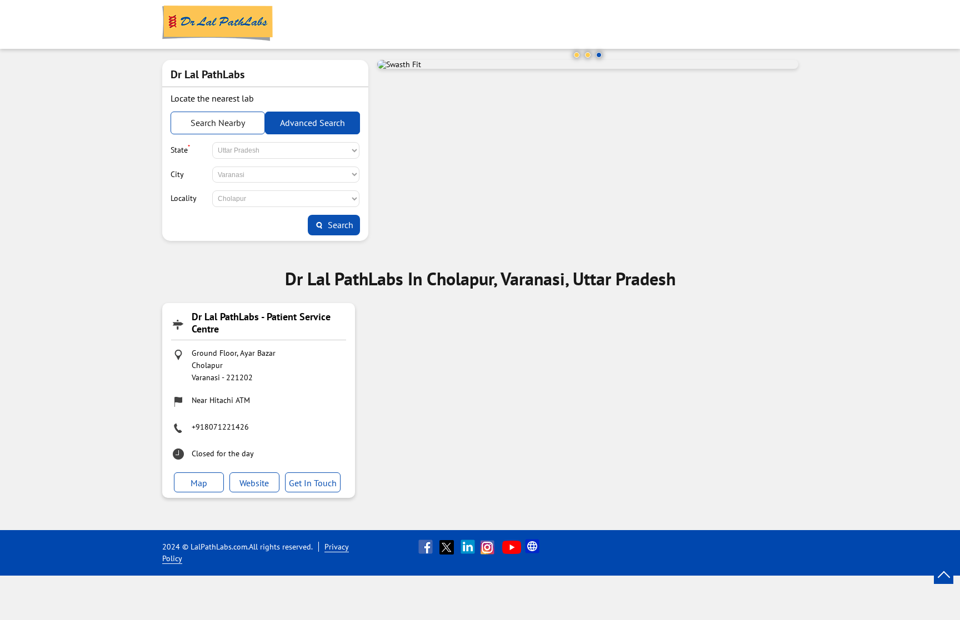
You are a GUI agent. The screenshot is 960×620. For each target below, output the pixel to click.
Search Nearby (218, 122)
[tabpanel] (587, 64)
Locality (184, 198)
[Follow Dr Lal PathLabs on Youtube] (512, 546)
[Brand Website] (533, 546)
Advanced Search (312, 122)
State (180, 148)
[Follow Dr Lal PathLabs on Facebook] (426, 546)
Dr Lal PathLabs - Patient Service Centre (261, 322)
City (177, 174)
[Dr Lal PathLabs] (217, 24)
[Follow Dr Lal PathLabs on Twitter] (447, 546)
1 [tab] (576, 55)
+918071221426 (220, 427)
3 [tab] (599, 55)
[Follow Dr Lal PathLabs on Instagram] (490, 546)
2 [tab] (588, 55)
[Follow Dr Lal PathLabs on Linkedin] (468, 546)
